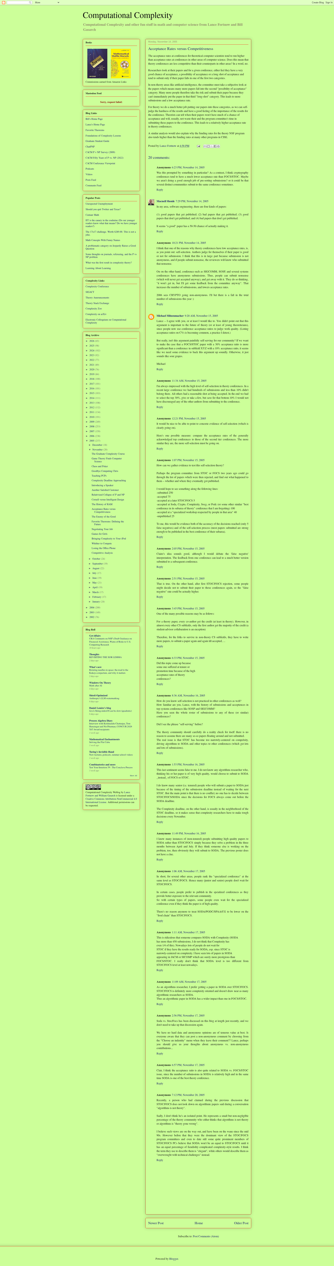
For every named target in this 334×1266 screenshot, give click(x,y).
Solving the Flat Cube (99, 742)
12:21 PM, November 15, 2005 (189, 418)
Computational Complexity (128, 14)
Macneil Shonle (166, 201)
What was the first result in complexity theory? (109, 262)
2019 (92, 374)
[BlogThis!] (208, 146)
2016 (92, 388)
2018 (92, 378)
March (95, 592)
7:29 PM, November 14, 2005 (192, 201)
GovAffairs (95, 635)
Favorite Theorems (95, 130)
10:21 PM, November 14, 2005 (189, 242)
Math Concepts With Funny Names (103, 240)
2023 (92, 355)
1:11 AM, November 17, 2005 (188, 932)
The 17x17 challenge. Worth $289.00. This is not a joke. (111, 233)
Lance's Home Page (95, 124)
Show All (133, 775)
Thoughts (94, 654)
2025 (92, 345)
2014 (92, 398)
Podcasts (90, 168)
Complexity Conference (97, 286)
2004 (92, 607)
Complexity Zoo (94, 308)
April (95, 587)
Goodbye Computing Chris (105, 471)
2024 (92, 350)
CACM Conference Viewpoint (100, 163)
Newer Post (156, 1223)
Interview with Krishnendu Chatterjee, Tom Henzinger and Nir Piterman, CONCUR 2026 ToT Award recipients (110, 726)
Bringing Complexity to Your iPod (109, 538)
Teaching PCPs (99, 475)
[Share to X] (211, 146)
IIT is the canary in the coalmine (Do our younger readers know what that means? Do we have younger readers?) (111, 223)
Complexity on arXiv (96, 314)
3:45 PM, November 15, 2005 (188, 608)
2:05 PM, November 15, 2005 (188, 548)
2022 (92, 359)
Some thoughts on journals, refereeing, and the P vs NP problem (111, 255)
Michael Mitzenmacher (170, 316)
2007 (92, 431)
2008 (92, 426)
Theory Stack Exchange (97, 303)
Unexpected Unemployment (99, 203)
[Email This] (205, 146)
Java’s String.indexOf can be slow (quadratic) (110, 710)
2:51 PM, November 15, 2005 (188, 578)
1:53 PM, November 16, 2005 (188, 764)
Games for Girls (99, 533)
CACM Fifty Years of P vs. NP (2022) (105, 157)
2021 (92, 364)
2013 (92, 402)
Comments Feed (93, 185)
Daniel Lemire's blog (100, 708)
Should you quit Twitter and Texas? (103, 209)
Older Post (241, 1223)
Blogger (173, 1258)
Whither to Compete (102, 543)
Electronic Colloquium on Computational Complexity (106, 321)
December (97, 444)
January (96, 601)
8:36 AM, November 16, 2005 (188, 695)
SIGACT (90, 292)
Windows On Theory (100, 682)
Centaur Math (92, 214)
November (97, 449)
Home (199, 1223)
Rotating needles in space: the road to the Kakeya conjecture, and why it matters (108, 671)
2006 (92, 436)
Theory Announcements (97, 297)
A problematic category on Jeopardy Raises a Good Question (111, 247)
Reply (160, 189)
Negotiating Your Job (102, 529)
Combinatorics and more (102, 764)
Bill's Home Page (94, 118)
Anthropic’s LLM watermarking (104, 698)
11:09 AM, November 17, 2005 (189, 981)
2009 (92, 421)
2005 (92, 440)
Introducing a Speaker (102, 485)
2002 (92, 617)
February (97, 596)
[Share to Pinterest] (218, 146)
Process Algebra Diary (101, 720)
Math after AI (95, 685)
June (94, 577)
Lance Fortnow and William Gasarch (108, 793)
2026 (92, 340)
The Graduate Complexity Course (108, 453)
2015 (92, 393)
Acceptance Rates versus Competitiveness (104, 510)
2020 (92, 369)
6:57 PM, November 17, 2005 (188, 1065)
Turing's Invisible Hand (101, 752)
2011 (92, 412)
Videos (89, 174)
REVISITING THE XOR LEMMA (105, 657)
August (96, 568)
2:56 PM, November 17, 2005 (188, 1015)
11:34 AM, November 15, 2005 (189, 380)
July (94, 573)
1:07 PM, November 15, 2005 (188, 460)
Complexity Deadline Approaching (109, 480)
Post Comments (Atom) (206, 1236)
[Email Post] (198, 145)
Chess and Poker (100, 466)
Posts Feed (91, 179)
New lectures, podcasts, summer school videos (111, 754)
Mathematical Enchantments (104, 739)
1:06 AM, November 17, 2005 (188, 871)
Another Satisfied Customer (105, 490)
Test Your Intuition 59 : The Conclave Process (111, 767)
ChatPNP (90, 146)
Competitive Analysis (102, 552)
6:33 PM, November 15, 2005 (188, 658)
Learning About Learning (98, 268)
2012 (92, 407)
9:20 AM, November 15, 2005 (201, 315)
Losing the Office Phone (104, 548)
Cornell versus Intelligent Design (108, 499)
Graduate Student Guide (97, 141)
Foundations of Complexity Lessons (103, 135)
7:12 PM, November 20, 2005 (188, 1095)
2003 (92, 612)
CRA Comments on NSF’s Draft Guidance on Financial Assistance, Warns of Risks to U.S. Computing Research (110, 641)
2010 (92, 417)
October (96, 558)
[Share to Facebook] (215, 146)
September (98, 563)
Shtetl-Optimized (98, 695)
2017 (92, 383)
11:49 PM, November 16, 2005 (189, 833)
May (94, 582)
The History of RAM (102, 504)
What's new (95, 667)
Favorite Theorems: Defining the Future (108, 523)
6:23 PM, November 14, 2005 (188, 167)
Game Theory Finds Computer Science (107, 460)
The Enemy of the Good (104, 516)
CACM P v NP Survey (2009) (100, 152)
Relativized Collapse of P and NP (108, 494)
